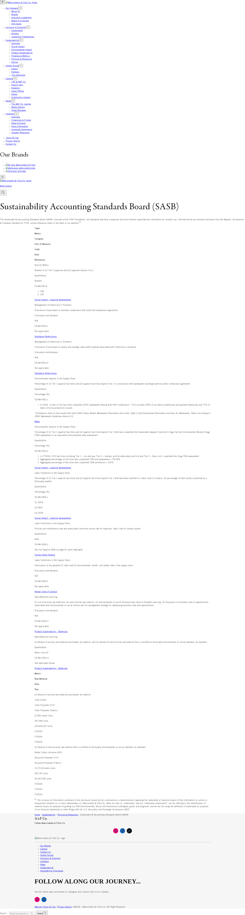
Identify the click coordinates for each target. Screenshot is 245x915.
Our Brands (45, 846)
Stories (14, 62)
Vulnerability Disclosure (51, 871)
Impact (14, 69)
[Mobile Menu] (2, 177)
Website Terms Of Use (45, 907)
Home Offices (17, 91)
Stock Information (19, 127)
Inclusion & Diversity (16, 28)
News (8, 101)
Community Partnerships (22, 37)
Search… (4, 913)
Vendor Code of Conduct (46, 592)
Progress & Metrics (20, 56)
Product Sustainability (22, 53)
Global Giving (12, 66)
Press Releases (18, 110)
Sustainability (12, 40)
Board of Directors (20, 21)
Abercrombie (6, 186)
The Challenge (18, 75)
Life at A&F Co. (18, 82)
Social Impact (18, 47)
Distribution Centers (20, 98)
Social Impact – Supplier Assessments (53, 300)
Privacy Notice (13, 141)
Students (15, 88)
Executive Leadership (21, 18)
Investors (10, 114)
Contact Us (11, 144)
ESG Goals (16, 24)
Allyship (15, 34)
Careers (9, 79)
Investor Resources (20, 133)
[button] (3, 192)
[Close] (2, 2)
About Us (15, 11)
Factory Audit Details (45, 555)
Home (37, 815)
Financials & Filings (21, 120)
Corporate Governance (21, 130)
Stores (14, 94)
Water (37, 422)
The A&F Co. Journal (21, 104)
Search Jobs (17, 85)
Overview (15, 44)
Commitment (17, 31)
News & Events (18, 123)
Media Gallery (18, 107)
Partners (15, 72)
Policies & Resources (21, 59)
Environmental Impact (21, 50)
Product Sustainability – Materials (51, 632)
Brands (14, 15)
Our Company (12, 8)
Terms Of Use (12, 138)
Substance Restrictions (46, 337)
